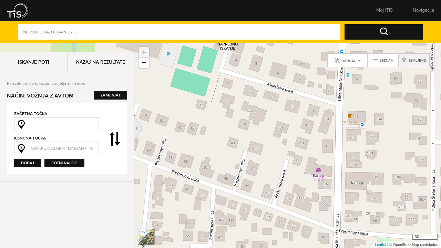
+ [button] (144, 52)
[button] (22, 10)
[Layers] (146, 236)
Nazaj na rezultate (100, 53)
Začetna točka (30, 105)
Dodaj (27, 154)
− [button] (144, 62)
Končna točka (30, 129)
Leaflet (380, 244)
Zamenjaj (115, 130)
